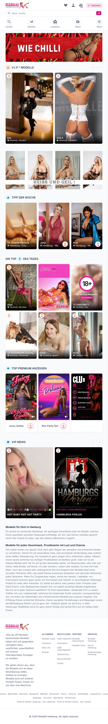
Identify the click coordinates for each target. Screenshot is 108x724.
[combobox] (54, 13)
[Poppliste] (66, 5)
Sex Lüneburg (48, 702)
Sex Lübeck (85, 702)
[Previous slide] (93, 67)
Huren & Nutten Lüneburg (28, 702)
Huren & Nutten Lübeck (67, 702)
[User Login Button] (73, 5)
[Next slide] (99, 67)
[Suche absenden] (98, 13)
